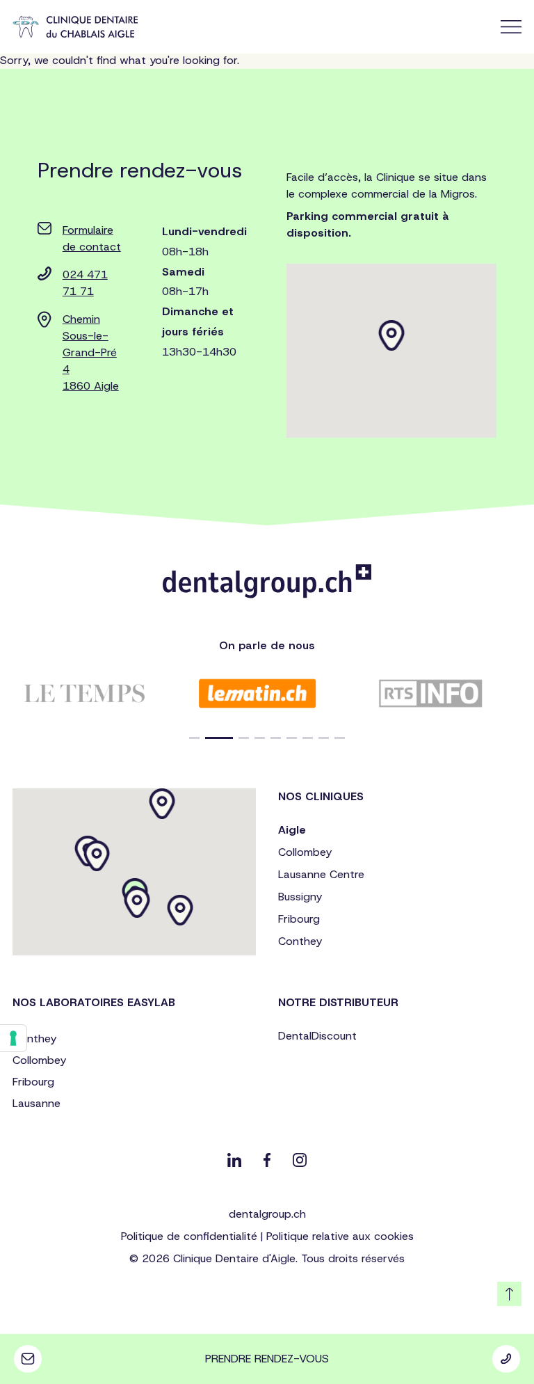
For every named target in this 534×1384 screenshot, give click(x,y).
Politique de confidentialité (189, 1236)
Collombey (305, 852)
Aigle (292, 829)
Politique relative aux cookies (340, 1236)
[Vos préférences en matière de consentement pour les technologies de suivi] (13, 1038)
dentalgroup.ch (267, 1214)
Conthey (300, 941)
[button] (194, 738)
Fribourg (299, 919)
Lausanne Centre (321, 874)
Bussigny (300, 896)
